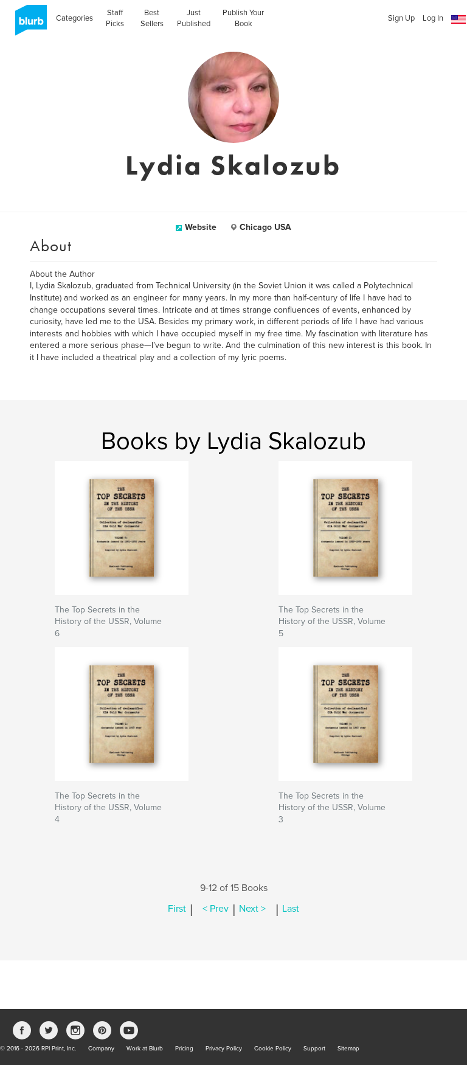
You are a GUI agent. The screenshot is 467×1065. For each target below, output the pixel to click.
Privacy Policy (224, 1048)
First (177, 909)
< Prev (215, 909)
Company (101, 1048)
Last (290, 909)
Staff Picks (115, 18)
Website (200, 227)
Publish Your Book (243, 18)
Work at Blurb (144, 1048)
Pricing (184, 1048)
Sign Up (401, 18)
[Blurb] (27, 24)
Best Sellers (152, 18)
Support (314, 1048)
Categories (74, 18)
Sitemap (348, 1048)
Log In (433, 18)
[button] (458, 19)
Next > (252, 909)
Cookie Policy (272, 1048)
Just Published (193, 18)
